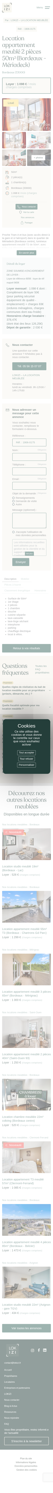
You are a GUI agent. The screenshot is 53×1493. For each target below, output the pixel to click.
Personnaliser (26, 764)
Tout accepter (26, 752)
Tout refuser (26, 758)
